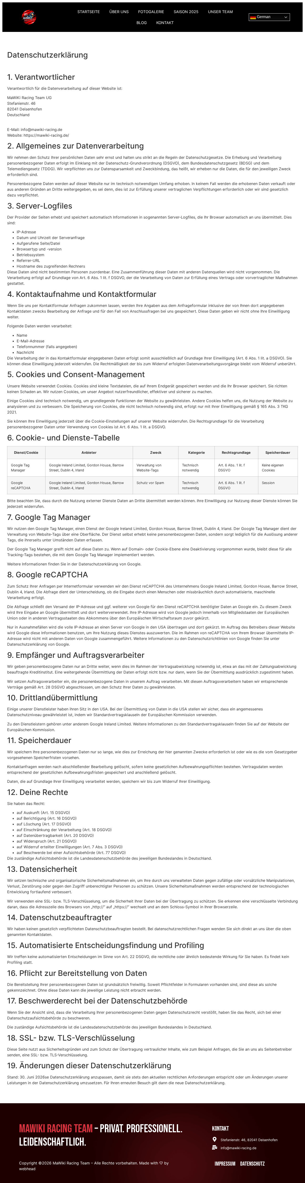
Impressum (225, 1163)
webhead (27, 1168)
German (263, 17)
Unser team (220, 11)
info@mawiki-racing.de (238, 1148)
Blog (142, 22)
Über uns (119, 11)
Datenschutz (252, 1163)
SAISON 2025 (186, 11)
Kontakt (165, 22)
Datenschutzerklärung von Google (109, 564)
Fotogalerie (151, 11)
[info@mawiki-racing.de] (214, 1147)
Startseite (88, 11)
